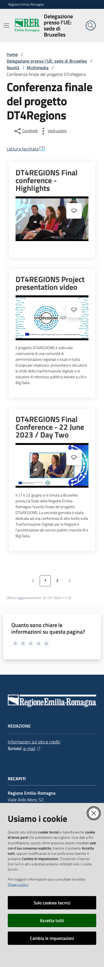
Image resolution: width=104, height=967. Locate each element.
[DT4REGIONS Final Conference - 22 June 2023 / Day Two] (52, 465)
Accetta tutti (52, 920)
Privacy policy (18, 884)
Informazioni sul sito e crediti (34, 741)
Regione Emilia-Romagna (26, 4)
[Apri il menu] (6, 25)
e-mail (29, 748)
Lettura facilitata (23, 148)
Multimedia (38, 67)
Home (12, 54)
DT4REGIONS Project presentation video (50, 283)
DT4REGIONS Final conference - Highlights (47, 180)
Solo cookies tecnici (52, 902)
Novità (13, 67)
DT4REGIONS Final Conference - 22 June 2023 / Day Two (50, 427)
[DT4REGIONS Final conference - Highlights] (52, 218)
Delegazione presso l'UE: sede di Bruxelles (47, 61)
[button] (91, 25)
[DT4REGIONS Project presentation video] (52, 317)
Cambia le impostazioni (52, 938)
